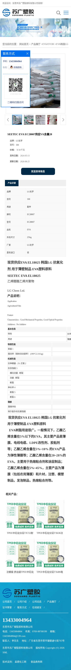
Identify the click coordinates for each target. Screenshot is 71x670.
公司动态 (36, 601)
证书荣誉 (7, 607)
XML (5, 652)
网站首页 (24, 44)
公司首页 (7, 601)
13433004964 (17, 620)
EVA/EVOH (48, 44)
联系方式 (22, 607)
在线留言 (36, 607)
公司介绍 (22, 601)
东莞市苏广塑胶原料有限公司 (17, 648)
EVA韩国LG (62, 44)
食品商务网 (36, 662)
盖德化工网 (20, 662)
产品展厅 (35, 44)
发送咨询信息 (38, 171)
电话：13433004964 (12, 631)
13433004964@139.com (13, 636)
